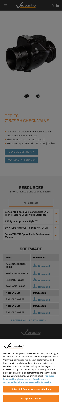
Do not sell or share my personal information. (27, 382)
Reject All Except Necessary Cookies (31, 389)
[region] (31, 373)
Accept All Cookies (31, 398)
